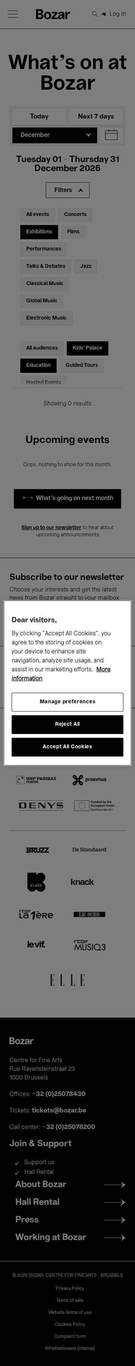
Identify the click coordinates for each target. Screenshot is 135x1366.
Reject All (67, 724)
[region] (67, 683)
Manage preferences (68, 702)
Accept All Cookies (67, 747)
